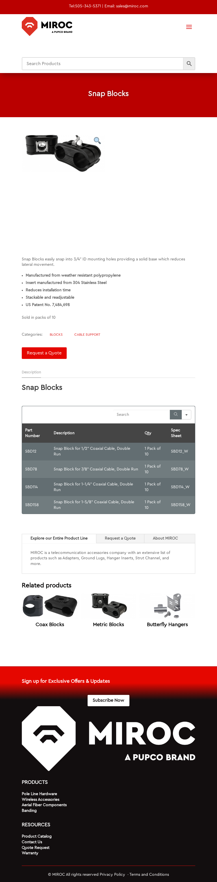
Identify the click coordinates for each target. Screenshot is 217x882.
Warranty (30, 853)
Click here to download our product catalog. (83, 564)
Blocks (56, 334)
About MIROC (165, 538)
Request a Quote (44, 353)
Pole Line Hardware (39, 794)
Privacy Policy (113, 875)
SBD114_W (180, 487)
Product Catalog (37, 836)
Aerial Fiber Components (44, 805)
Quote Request (35, 848)
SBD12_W (179, 451)
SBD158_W (180, 505)
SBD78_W (180, 469)
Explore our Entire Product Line (59, 538)
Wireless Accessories (40, 800)
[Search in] (186, 414)
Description (31, 372)
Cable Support (87, 334)
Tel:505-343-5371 (85, 6)
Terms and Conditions (149, 875)
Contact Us (32, 842)
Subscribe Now (108, 700)
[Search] (176, 414)
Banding (29, 811)
